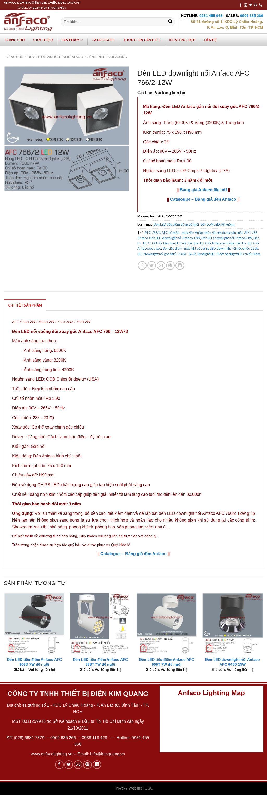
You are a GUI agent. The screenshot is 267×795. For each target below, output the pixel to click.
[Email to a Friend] (161, 265)
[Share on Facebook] (142, 265)
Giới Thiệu (43, 40)
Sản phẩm (70, 40)
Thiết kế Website (128, 788)
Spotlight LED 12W (210, 254)
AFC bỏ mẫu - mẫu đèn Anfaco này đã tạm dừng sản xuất (202, 232)
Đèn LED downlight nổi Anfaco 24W (226, 238)
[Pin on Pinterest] (170, 265)
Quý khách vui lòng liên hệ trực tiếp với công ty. (118, 536)
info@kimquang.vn (107, 754)
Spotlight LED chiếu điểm (242, 254)
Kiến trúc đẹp (182, 40)
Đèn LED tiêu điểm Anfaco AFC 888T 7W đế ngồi (100, 661)
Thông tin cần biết (141, 40)
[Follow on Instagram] (245, 5)
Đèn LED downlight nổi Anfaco (55, 57)
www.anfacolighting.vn (51, 754)
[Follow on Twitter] (250, 5)
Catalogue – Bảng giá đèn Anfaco (203, 199)
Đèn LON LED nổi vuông (107, 57)
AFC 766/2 (152, 232)
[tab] (25, 304)
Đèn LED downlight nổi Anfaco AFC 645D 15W (232, 661)
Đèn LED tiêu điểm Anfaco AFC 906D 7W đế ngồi (34, 661)
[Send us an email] (255, 5)
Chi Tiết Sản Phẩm (25, 305)
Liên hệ (210, 40)
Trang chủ (14, 40)
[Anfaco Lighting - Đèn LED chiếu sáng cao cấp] (28, 21)
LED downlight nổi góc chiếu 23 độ (234, 248)
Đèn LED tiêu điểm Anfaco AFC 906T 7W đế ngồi (166, 661)
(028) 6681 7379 (29, 738)
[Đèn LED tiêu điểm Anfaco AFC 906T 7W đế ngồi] (166, 623)
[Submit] (170, 21)
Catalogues (103, 40)
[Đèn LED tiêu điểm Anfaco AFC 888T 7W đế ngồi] (100, 623)
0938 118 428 (94, 738)
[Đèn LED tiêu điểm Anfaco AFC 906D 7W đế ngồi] (34, 623)
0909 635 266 (63, 738)
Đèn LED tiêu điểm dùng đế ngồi (176, 224)
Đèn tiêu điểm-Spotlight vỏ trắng (185, 248)
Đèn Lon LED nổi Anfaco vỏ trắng (211, 243)
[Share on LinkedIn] (179, 265)
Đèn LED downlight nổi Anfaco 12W (174, 238)
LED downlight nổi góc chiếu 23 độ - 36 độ (166, 254)
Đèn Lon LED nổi (174, 243)
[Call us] (260, 5)
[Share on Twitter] (151, 265)
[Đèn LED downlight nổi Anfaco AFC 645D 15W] (232, 623)
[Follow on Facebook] (240, 5)
